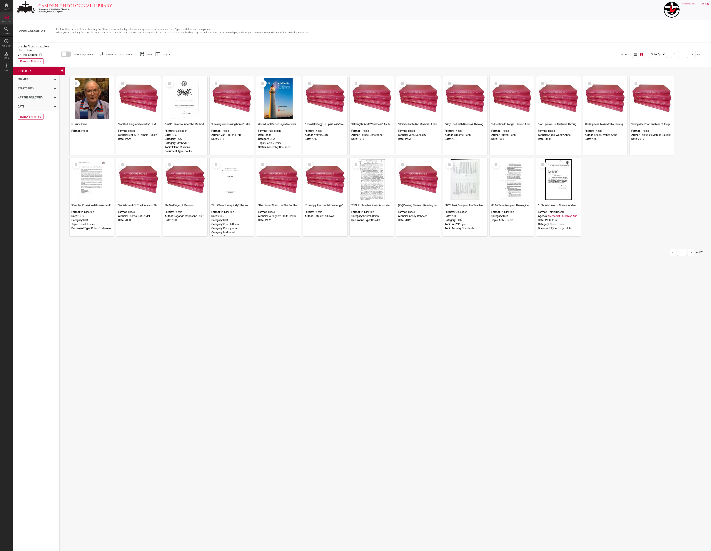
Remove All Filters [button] (30, 61)
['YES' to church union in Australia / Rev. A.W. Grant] (371, 179)
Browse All (6, 21)
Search (6, 33)
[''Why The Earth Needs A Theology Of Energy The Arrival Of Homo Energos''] (465, 98)
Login (6, 58)
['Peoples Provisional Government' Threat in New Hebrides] (91, 179)
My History (6, 46)
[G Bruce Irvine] (91, 98)
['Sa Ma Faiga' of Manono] (185, 179)
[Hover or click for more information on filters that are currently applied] (40, 55)
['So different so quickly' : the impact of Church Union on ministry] (231, 179)
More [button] (6, 70)
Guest (692, 3)
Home (6, 9)
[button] (128, 54)
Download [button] (108, 54)
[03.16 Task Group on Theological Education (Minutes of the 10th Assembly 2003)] (511, 179)
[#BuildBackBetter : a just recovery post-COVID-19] (278, 98)
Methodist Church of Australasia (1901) (571, 216)
